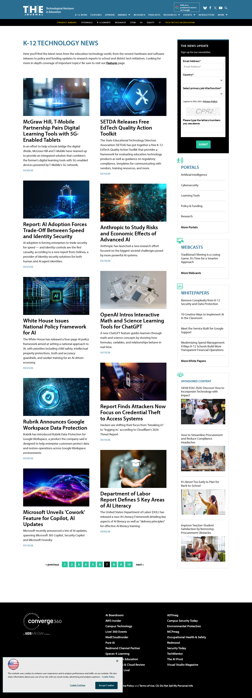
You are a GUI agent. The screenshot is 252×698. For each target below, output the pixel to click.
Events (187, 14)
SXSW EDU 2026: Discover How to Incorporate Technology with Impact (202, 391)
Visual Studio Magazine (182, 665)
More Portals (189, 227)
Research (139, 14)
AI (141, 22)
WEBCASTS (192, 247)
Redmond (173, 643)
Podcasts (154, 14)
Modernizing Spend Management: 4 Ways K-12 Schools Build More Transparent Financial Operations (203, 346)
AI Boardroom (114, 615)
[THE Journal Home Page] (48, 10)
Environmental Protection (184, 626)
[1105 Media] (43, 652)
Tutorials (87, 22)
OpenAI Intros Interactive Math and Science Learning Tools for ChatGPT (132, 320)
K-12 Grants (104, 22)
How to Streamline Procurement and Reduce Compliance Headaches (202, 438)
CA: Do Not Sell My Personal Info (174, 685)
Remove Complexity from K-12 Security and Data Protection (200, 302)
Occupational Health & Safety (186, 637)
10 (129, 564)
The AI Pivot (175, 659)
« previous (52, 564)
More (221, 14)
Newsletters (207, 14)
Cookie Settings (77, 685)
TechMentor (175, 654)
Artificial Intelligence (194, 175)
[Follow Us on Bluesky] (205, 8)
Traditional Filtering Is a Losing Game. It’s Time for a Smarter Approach (200, 258)
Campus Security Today (182, 621)
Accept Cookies (106, 685)
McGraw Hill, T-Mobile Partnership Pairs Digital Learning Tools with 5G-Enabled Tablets (51, 130)
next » (140, 564)
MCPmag (173, 632)
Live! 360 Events (116, 632)
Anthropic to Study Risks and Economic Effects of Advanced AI (129, 233)
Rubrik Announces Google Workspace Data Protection (55, 424)
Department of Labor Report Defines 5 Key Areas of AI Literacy (132, 499)
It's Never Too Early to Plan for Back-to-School (200, 483)
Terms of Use (146, 685)
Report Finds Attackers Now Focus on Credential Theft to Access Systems (133, 412)
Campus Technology (118, 626)
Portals (190, 167)
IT (160, 22)
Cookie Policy (126, 685)
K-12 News (81, 14)
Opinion (110, 14)
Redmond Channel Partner (122, 648)
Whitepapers (195, 293)
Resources (170, 14)
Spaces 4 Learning (117, 654)
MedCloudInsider (116, 637)
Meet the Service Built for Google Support (202, 330)
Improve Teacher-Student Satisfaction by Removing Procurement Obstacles (197, 529)
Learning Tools (190, 195)
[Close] (117, 661)
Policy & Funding (191, 206)
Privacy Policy (210, 101)
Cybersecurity (189, 185)
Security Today (176, 648)
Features (96, 14)
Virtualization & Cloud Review (125, 665)
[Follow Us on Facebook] (210, 7)
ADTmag (172, 615)
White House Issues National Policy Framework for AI (54, 326)
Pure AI (110, 643)
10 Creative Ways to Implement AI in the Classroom (202, 316)
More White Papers (193, 361)
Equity (150, 22)
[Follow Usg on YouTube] (220, 8)
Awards (122, 14)
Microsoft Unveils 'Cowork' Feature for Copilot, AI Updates (54, 518)
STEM (133, 22)
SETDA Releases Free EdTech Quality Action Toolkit (126, 127)
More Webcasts (191, 273)
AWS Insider (113, 621)
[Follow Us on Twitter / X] (215, 8)
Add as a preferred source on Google (188, 7)
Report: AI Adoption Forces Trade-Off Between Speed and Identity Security (55, 230)
